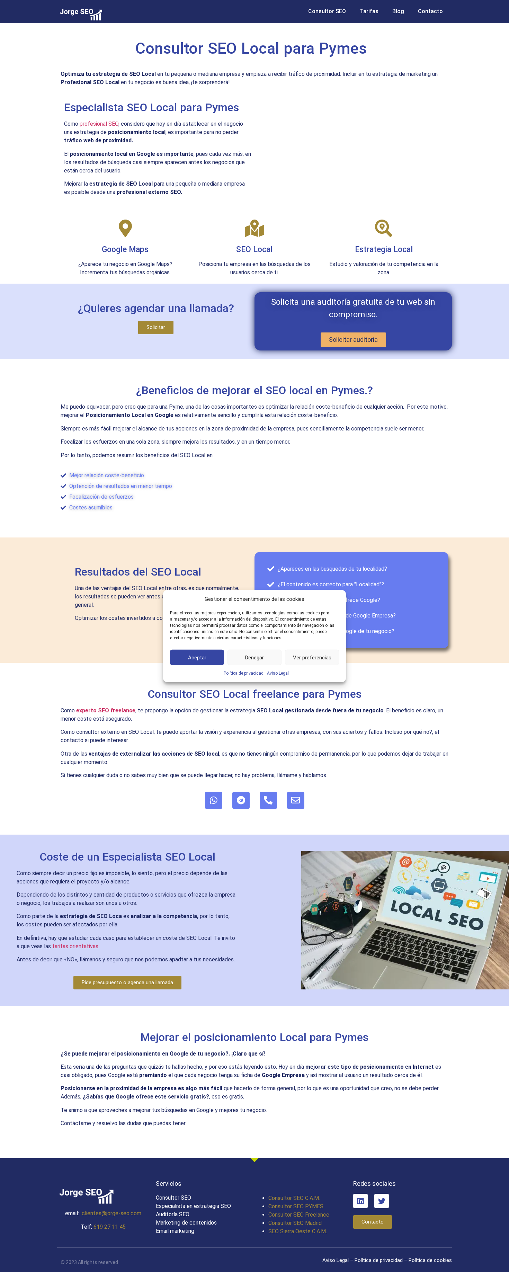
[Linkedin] (360, 1201)
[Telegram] (241, 800)
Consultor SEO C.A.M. (294, 1198)
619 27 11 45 (109, 1227)
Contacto (430, 11)
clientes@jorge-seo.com (111, 1213)
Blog (398, 11)
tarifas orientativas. (75, 946)
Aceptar (197, 657)
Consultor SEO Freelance (298, 1214)
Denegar (254, 657)
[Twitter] (381, 1201)
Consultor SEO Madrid (295, 1223)
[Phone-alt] (268, 800)
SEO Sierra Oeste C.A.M (297, 1231)
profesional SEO (99, 124)
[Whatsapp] (213, 800)
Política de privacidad (244, 673)
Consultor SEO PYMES (295, 1206)
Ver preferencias (312, 657)
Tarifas (369, 11)
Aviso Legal (278, 673)
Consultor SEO (327, 11)
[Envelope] (295, 800)
